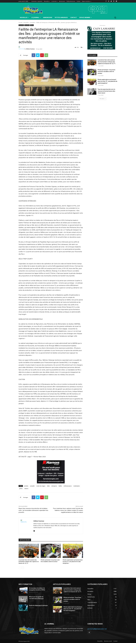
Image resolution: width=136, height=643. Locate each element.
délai (48, 486)
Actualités (32, 22)
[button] (115, 17)
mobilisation (76, 486)
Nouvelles (26, 22)
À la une (21, 557)
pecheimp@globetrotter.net (97, 629)
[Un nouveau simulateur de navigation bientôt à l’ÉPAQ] (23, 590)
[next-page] (23, 568)
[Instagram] (109, 1)
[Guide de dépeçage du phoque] (23, 608)
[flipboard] (34, 530)
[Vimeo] (114, 1)
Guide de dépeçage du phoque (38, 605)
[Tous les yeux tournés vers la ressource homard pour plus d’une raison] (91, 91)
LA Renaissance (68, 486)
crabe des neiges (40, 486)
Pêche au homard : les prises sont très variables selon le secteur (106, 71)
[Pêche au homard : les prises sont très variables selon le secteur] (51, 551)
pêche (20, 488)
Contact (115, 641)
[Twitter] (111, 1)
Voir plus (101, 98)
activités (26, 486)
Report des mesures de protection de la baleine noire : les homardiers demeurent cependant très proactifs (33, 510)
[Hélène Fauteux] (22, 49)
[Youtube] (116, 1)
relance (26, 488)
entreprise (54, 486)
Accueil (20, 22)
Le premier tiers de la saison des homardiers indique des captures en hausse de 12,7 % (29, 561)
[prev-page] (20, 568)
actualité (32, 486)
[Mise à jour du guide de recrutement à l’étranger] (23, 599)
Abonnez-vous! (108, 641)
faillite (60, 486)
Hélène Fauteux (30, 49)
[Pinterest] (42, 55)
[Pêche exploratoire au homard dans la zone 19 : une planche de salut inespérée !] (73, 551)
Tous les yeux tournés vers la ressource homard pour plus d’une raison (106, 91)
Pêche (32, 25)
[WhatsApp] (46, 55)
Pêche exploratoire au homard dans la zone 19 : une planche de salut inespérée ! (73, 561)
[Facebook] (106, 1)
